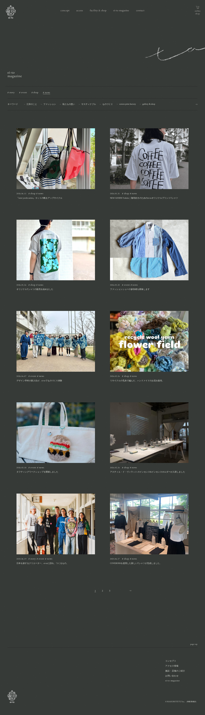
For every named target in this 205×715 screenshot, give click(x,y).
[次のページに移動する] (130, 590)
